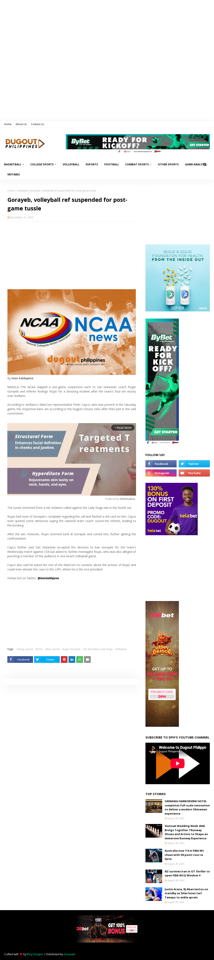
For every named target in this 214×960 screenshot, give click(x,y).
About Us (21, 124)
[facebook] (161, 463)
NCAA (39, 649)
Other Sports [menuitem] (168, 164)
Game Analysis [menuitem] (196, 164)
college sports (24, 649)
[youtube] (194, 473)
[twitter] (194, 463)
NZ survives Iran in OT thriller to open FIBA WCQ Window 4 (187, 873)
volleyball (22, 190)
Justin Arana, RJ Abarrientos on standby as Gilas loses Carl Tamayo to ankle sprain (186, 893)
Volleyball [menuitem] (71, 164)
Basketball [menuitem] (12, 164)
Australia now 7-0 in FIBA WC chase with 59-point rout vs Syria (184, 855)
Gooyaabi (69, 954)
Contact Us (37, 124)
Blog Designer (35, 954)
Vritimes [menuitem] (13, 174)
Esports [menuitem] (92, 164)
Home (7, 124)
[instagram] (161, 473)
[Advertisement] (71, 255)
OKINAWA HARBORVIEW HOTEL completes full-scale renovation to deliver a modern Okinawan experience (187, 807)
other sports (52, 649)
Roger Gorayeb (71, 649)
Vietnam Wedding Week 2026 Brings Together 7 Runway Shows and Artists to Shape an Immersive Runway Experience (186, 832)
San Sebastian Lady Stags (97, 649)
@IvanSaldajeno (48, 578)
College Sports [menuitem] (42, 164)
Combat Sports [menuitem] (137, 164)
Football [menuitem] (111, 164)
